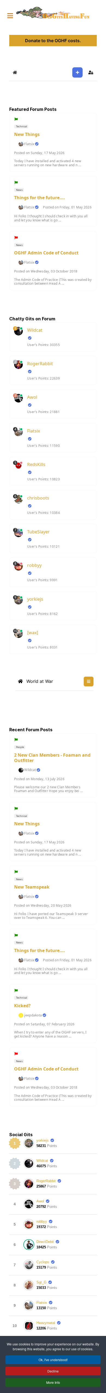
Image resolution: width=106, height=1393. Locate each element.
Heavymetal (45, 1323)
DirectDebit (45, 1242)
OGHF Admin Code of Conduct (46, 252)
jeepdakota (33, 1015)
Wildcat (34, 330)
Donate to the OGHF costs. (53, 40)
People (19, 747)
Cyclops (42, 1262)
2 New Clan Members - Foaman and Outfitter (52, 757)
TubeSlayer (38, 532)
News (19, 190)
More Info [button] (53, 1382)
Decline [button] (53, 1371)
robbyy (34, 565)
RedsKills (36, 464)
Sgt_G (41, 1282)
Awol (32, 397)
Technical (21, 126)
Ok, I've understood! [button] (53, 1359)
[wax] (32, 633)
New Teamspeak (31, 887)
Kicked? (22, 1005)
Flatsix (29, 144)
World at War (39, 681)
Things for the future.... (39, 197)
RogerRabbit (40, 364)
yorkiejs (35, 599)
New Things (27, 134)
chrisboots (38, 498)
